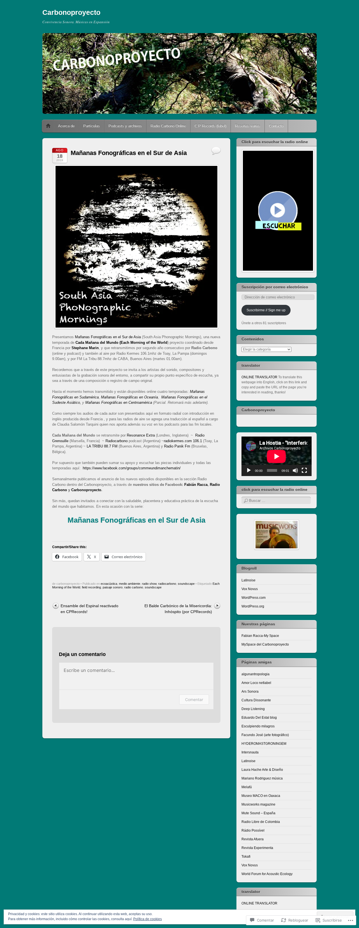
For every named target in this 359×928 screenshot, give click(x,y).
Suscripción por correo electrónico (274, 287)
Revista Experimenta (257, 848)
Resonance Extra (141, 435)
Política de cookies (147, 919)
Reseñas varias (247, 126)
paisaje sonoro (113, 587)
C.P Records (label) (210, 126)
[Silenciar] (295, 470)
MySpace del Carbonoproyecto (265, 644)
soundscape (186, 583)
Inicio (48, 126)
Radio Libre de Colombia (260, 822)
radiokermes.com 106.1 (183, 441)
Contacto (276, 126)
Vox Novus (249, 589)
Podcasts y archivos (125, 126)
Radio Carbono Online (168, 126)
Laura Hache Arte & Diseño (262, 770)
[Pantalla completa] (304, 470)
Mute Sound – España (258, 813)
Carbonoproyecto (71, 12)
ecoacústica (109, 583)
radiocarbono (167, 583)
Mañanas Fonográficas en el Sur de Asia (107, 337)
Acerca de (66, 126)
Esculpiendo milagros (258, 726)
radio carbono (133, 587)
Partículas (91, 126)
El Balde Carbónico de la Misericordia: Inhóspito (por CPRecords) (178, 609)
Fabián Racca (196, 484)
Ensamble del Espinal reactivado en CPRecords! (89, 609)
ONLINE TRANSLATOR (259, 377)
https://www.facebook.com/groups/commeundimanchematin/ (132, 468)
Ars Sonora (250, 691)
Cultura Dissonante (256, 700)
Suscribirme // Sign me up (266, 310)
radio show (149, 583)
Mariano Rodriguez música (262, 778)
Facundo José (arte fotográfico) (265, 735)
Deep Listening (253, 709)
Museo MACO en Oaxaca (260, 796)
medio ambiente (129, 583)
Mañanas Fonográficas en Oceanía (129, 397)
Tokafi (245, 857)
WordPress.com (253, 598)
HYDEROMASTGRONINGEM (263, 744)
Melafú (246, 787)
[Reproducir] (249, 470)
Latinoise (248, 580)
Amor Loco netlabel (256, 683)
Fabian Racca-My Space (260, 636)
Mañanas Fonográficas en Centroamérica (118, 402)
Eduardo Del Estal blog (259, 718)
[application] (276, 456)
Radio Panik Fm (177, 446)
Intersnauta (250, 752)
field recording (91, 587)
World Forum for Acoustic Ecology (267, 874)
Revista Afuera (252, 839)
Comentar (194, 699)
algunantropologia (255, 674)
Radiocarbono (116, 441)
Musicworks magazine (258, 804)
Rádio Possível (252, 830)
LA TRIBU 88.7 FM (102, 446)
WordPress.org (252, 606)
